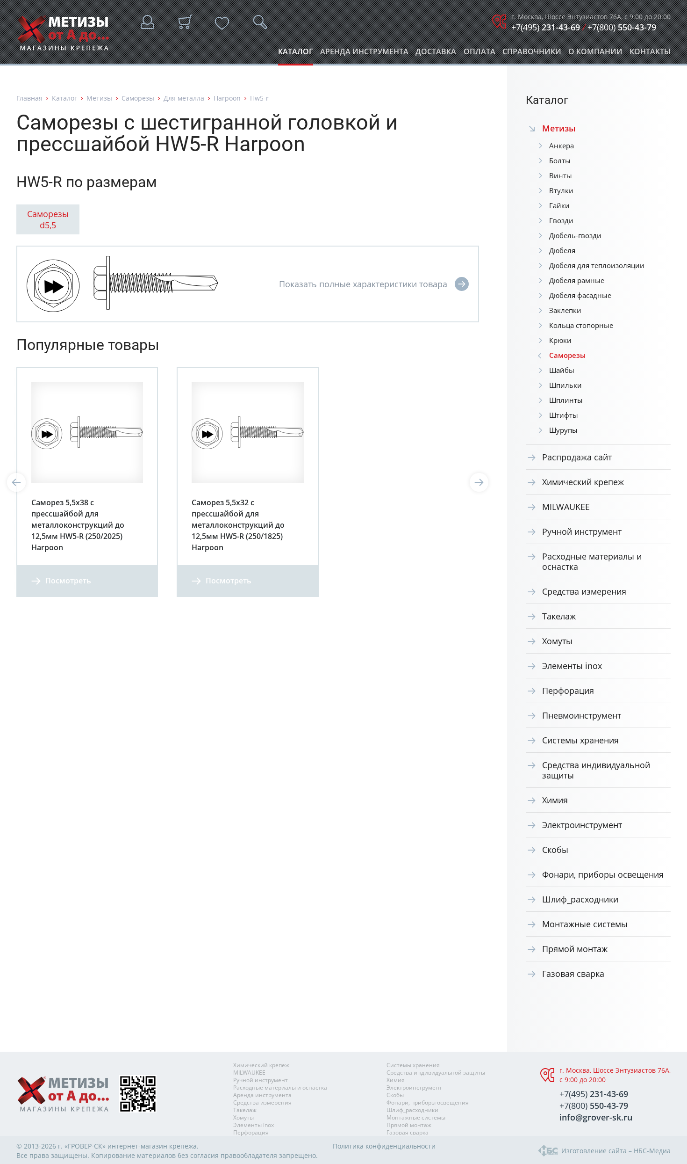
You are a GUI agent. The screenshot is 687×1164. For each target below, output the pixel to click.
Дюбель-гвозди (575, 235)
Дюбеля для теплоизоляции (596, 265)
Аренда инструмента (364, 54)
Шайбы (561, 370)
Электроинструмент (582, 825)
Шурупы (563, 430)
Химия (555, 800)
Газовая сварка (573, 973)
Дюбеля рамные (576, 280)
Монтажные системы (585, 924)
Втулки (561, 190)
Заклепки (565, 310)
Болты (560, 160)
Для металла (184, 98)
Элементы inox (572, 666)
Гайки (559, 205)
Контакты (650, 54)
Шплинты (566, 400)
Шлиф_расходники (580, 899)
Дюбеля (562, 250)
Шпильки (565, 385)
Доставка (435, 54)
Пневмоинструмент (581, 715)
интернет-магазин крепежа (152, 1146)
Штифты (563, 415)
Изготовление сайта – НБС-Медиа (616, 1150)
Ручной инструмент (582, 531)
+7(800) (621, 27)
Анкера (561, 145)
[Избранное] (222, 23)
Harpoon (227, 98)
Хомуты (557, 641)
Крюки (560, 340)
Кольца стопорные (581, 325)
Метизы (99, 98)
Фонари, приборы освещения (603, 874)
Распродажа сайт (577, 457)
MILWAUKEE (566, 507)
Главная (29, 98)
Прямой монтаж (575, 949)
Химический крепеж (583, 482)
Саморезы (138, 98)
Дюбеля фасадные (580, 295)
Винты (560, 175)
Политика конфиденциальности (384, 1146)
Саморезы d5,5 (48, 219)
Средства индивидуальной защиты (596, 770)
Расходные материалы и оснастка (592, 561)
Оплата (479, 54)
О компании (595, 54)
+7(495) (545, 27)
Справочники (531, 54)
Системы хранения (580, 740)
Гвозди (561, 220)
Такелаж (559, 616)
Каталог (295, 54)
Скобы (555, 849)
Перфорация (568, 690)
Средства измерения (584, 591)
